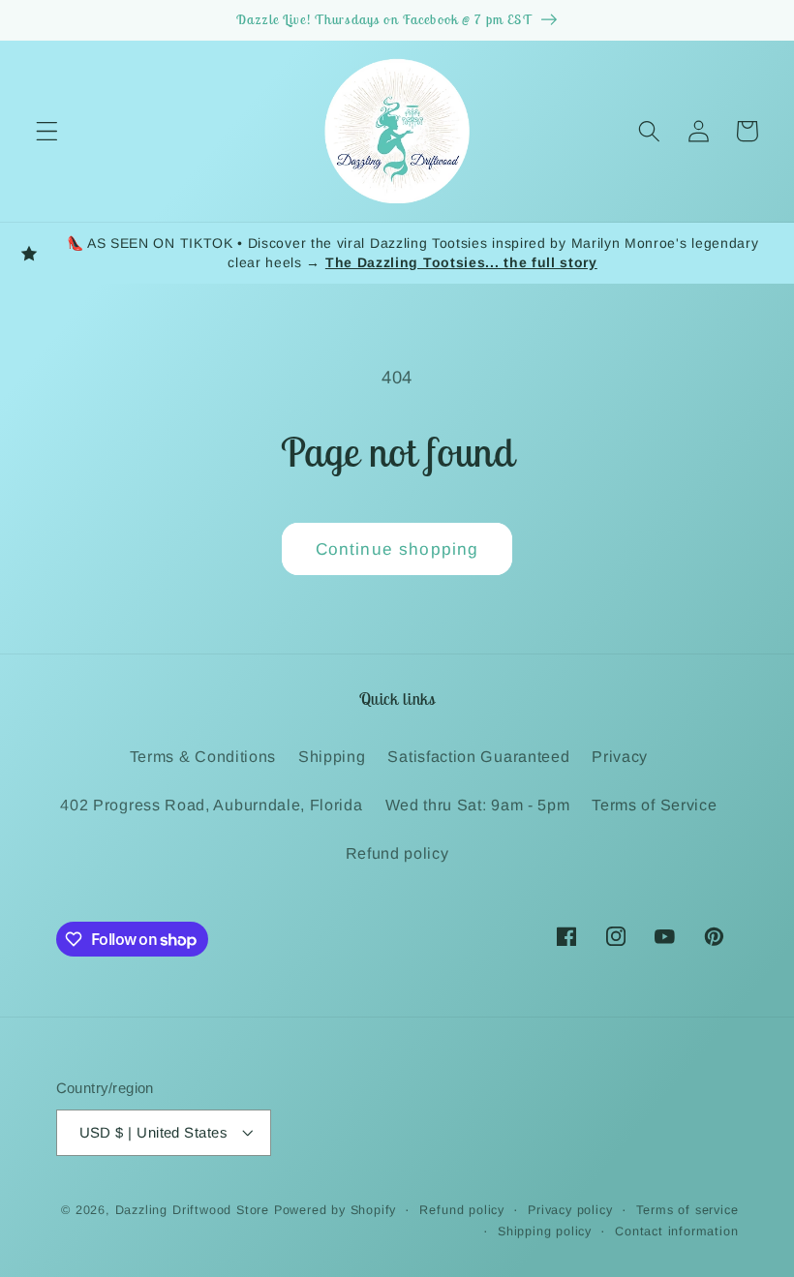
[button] (47, 131)
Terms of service (687, 1210)
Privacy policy (570, 1210)
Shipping (332, 756)
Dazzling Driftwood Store (192, 1210)
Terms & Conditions (203, 756)
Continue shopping (397, 549)
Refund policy (397, 853)
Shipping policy (545, 1231)
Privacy (620, 756)
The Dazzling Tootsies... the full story (461, 262)
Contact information (676, 1231)
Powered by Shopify (335, 1210)
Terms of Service (654, 804)
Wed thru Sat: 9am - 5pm (477, 804)
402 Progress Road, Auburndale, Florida (211, 804)
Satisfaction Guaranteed (478, 756)
